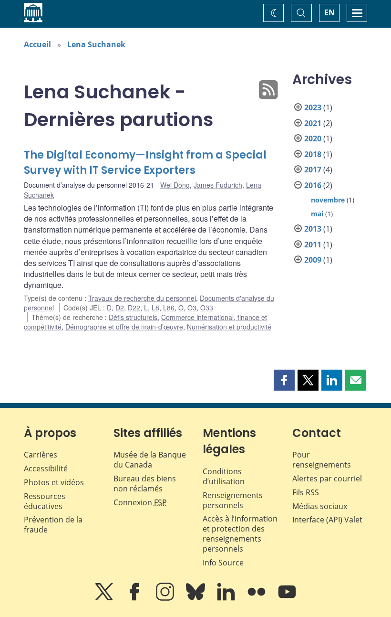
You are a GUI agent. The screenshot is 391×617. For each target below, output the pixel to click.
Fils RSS (305, 492)
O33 (206, 307)
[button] (284, 380)
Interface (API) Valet (327, 519)
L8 (155, 307)
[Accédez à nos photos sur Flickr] (257, 598)
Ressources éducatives (44, 501)
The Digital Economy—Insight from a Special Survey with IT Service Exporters (145, 163)
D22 (134, 307)
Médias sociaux (319, 506)
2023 (312, 107)
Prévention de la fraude (53, 524)
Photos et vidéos (54, 482)
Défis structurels (133, 317)
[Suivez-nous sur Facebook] (135, 598)
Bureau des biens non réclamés (144, 483)
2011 (312, 244)
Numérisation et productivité (229, 326)
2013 (312, 228)
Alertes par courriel (327, 478)
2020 (312, 138)
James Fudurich (218, 185)
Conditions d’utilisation (224, 476)
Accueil (37, 44)
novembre (328, 199)
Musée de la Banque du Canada (149, 459)
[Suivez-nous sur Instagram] (166, 598)
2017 (312, 169)
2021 (312, 123)
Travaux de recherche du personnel (142, 298)
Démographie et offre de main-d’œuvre (124, 326)
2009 (312, 260)
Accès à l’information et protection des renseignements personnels (240, 533)
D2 (119, 307)
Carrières (40, 454)
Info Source (223, 562)
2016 (312, 185)
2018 (312, 154)
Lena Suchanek (96, 44)
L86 (169, 307)
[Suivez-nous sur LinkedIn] (227, 598)
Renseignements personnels (233, 500)
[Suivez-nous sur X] (105, 598)
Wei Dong (175, 185)
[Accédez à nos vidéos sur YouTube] (287, 598)
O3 (191, 307)
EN (329, 12)
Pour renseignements (321, 459)
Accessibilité (46, 468)
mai (317, 213)
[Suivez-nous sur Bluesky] (196, 598)
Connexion (140, 502)
